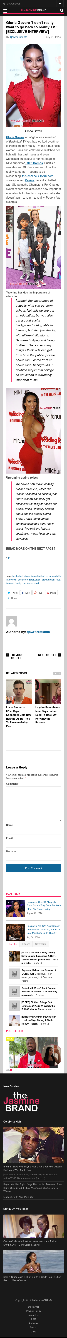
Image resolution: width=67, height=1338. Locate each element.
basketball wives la (41, 576)
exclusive (23, 579)
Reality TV (19, 583)
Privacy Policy (33, 1310)
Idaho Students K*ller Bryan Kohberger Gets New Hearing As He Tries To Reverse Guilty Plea (18, 716)
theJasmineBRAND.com (37, 176)
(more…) (39, 958)
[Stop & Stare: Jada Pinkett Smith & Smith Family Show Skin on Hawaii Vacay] (33, 1261)
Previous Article (17, 656)
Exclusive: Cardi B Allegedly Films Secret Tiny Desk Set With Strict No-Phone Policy (44, 905)
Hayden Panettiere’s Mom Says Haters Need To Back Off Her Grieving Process (47, 714)
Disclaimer (33, 1306)
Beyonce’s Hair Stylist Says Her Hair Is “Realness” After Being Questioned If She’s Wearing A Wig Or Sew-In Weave (32, 1188)
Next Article (47, 655)
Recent (26, 943)
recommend (33, 583)
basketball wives (21, 576)
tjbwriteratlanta (18, 37)
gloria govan (48, 579)
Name (9, 825)
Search (33, 1327)
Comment (12, 783)
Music (10, 1039)
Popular (13, 944)
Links (33, 1331)
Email (9, 838)
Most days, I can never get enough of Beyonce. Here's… (38, 975)
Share (14, 598)
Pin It (53, 592)
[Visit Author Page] (11, 621)
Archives (33, 1323)
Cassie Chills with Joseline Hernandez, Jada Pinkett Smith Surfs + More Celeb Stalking (30, 1243)
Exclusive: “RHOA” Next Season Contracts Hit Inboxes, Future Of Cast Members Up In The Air (43, 929)
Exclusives (35, 579)
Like (27, 592)
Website (11, 851)
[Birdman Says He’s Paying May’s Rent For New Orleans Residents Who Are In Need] (33, 1145)
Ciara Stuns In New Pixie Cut (18, 1197)
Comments (40, 943)
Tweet (14, 592)
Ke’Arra (29, 180)
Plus (40, 592)
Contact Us (33, 1315)
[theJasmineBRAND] (33, 10)
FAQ (33, 1319)
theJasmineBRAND (42, 1300)
